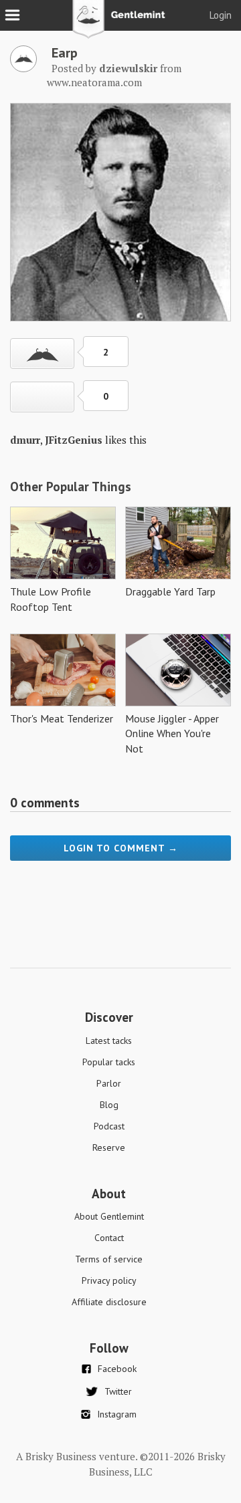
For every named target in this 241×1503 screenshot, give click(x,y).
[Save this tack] (42, 397)
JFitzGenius (73, 439)
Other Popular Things (70, 487)
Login (221, 15)
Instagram (117, 1414)
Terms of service (109, 1259)
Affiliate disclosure (109, 1302)
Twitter (118, 1391)
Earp (65, 52)
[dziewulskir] (23, 68)
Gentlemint (120, 24)
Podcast (109, 1126)
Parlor (108, 1083)
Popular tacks (108, 1062)
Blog (109, 1105)
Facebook (117, 1368)
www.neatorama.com (94, 82)
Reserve (108, 1147)
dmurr (25, 439)
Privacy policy (109, 1280)
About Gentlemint (109, 1216)
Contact (109, 1238)
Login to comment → (121, 848)
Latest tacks (109, 1041)
